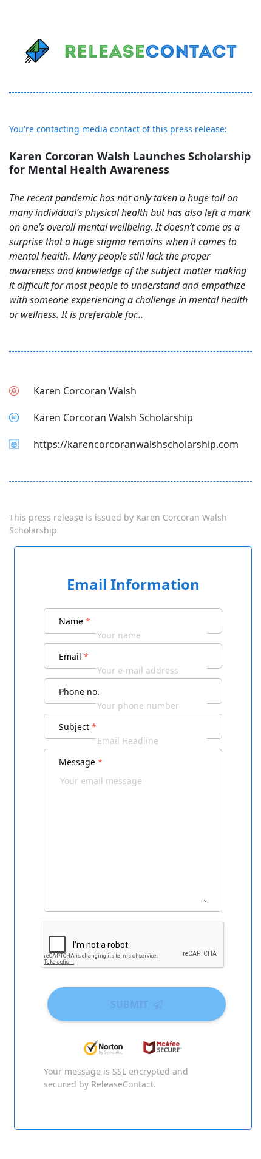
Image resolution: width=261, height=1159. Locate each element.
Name (74, 621)
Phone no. (79, 691)
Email (74, 656)
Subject (78, 726)
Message (81, 762)
